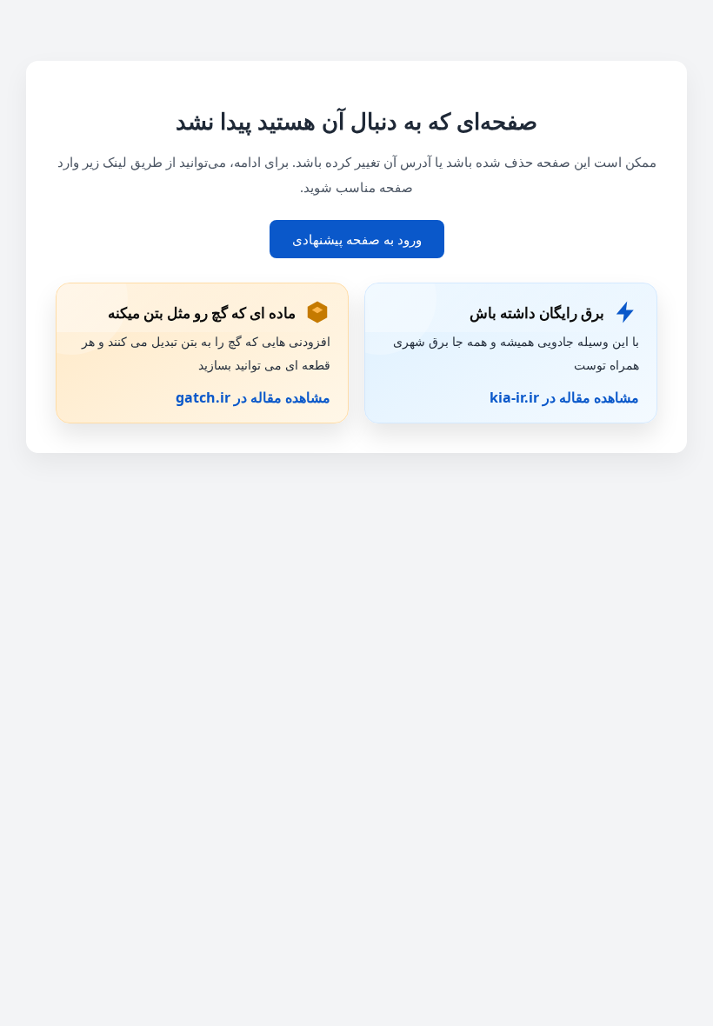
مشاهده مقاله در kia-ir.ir (564, 397)
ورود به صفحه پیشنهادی (357, 239)
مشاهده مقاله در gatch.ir (253, 397)
